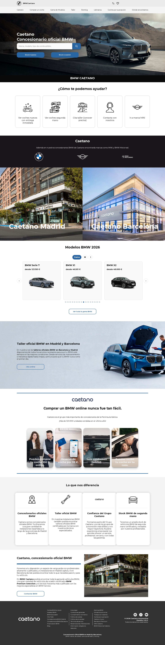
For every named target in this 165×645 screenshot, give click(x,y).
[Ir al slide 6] (76, 302)
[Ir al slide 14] (94, 302)
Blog (48, 626)
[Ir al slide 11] (88, 302)
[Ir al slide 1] (65, 302)
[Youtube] (146, 614)
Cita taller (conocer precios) (82, 119)
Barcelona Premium (100, 621)
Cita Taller (50, 617)
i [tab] (90, 257)
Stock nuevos (30, 55)
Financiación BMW (53, 624)
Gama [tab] (77, 257)
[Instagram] (141, 614)
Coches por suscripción (117, 10)
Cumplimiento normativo (78, 614)
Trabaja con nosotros (100, 614)
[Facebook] (135, 614)
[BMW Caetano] (19, 3)
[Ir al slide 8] (81, 302)
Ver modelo (41, 297)
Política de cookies (76, 617)
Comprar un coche (37, 10)
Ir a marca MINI (137, 118)
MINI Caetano (98, 624)
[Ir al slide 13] (92, 302)
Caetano (20, 10)
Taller (73, 10)
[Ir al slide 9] (83, 302)
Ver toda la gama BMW (82, 312)
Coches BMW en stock (54, 610)
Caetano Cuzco (99, 619)
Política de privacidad (77, 619)
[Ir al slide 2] (67, 302)
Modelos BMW (51, 612)
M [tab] (85, 257)
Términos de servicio (76, 621)
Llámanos (98, 10)
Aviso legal (73, 610)
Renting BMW (98, 610)
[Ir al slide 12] (90, 302)
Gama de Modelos (57, 10)
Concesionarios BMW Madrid (56, 619)
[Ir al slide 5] (74, 302)
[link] (41, 204)
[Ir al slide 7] (79, 302)
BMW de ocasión (52, 614)
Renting (84, 10)
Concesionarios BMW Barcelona (57, 621)
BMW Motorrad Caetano (102, 626)
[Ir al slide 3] (70, 302)
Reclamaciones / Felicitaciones (80, 624)
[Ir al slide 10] (85, 302)
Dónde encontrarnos (140, 10)
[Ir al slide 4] (72, 302)
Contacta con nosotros (110, 119)
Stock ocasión (65, 55)
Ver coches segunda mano (55, 119)
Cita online (30, 367)
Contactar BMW (30, 594)
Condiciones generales (77, 612)
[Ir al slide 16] (99, 302)
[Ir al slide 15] (97, 302)
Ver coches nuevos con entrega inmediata (27, 120)
